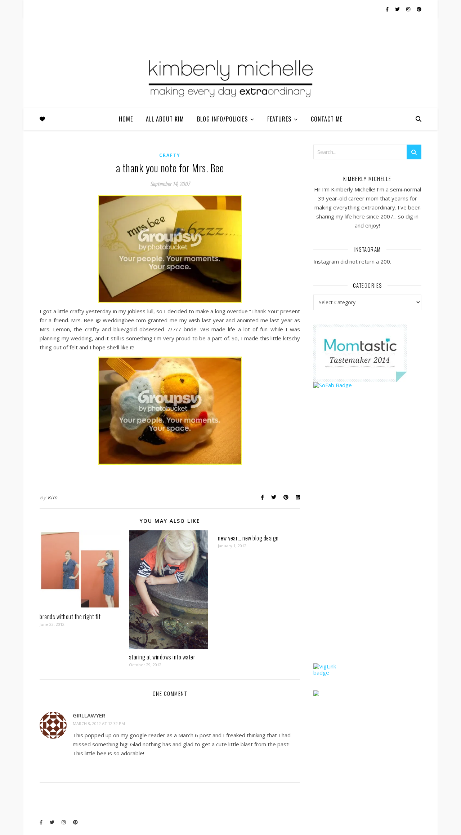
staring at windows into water (162, 657)
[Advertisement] (367, 540)
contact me (327, 119)
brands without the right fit (70, 616)
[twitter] (398, 9)
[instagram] (408, 9)
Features (279, 119)
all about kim (165, 119)
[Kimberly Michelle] (230, 77)
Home (126, 119)
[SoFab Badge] (367, 385)
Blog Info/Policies (222, 119)
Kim (53, 497)
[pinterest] (419, 9)
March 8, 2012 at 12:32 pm (99, 723)
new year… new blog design (248, 538)
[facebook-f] (388, 9)
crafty (169, 155)
